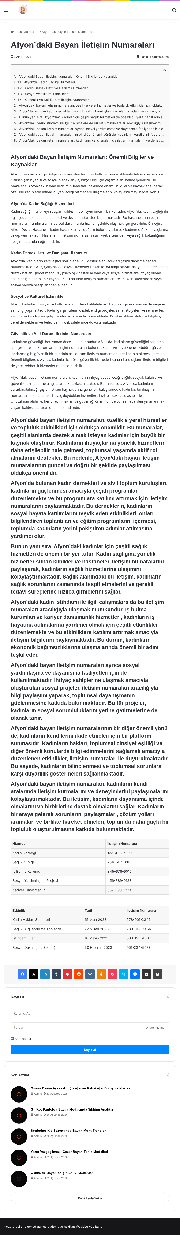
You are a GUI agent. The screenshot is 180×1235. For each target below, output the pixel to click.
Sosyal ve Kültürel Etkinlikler (46, 94)
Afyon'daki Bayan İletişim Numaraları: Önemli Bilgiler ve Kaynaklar (69, 76)
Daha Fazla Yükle (90, 1198)
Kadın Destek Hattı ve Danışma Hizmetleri (56, 88)
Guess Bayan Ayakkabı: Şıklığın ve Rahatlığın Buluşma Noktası (81, 1088)
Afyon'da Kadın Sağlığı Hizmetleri (49, 82)
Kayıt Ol (90, 1050)
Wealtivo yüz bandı (89, 1226)
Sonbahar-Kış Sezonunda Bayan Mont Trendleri (69, 1130)
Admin (38, 1093)
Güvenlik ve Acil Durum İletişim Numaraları (57, 100)
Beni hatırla (22, 1039)
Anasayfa (21, 32)
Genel (34, 32)
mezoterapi (12, 1226)
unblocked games (34, 1226)
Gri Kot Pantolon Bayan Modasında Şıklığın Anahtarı (72, 1109)
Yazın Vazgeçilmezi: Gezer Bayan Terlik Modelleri (69, 1152)
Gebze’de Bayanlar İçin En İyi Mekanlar (62, 1173)
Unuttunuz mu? (156, 1027)
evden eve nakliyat (61, 1226)
